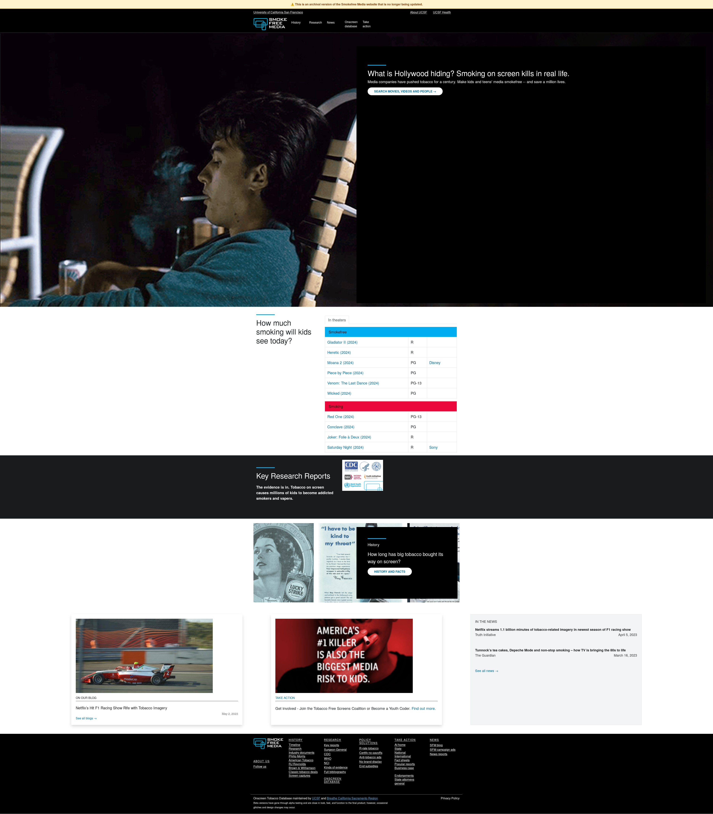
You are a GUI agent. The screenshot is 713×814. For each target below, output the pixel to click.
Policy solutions (368, 741)
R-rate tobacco (369, 748)
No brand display (370, 761)
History (295, 740)
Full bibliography (335, 772)
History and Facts (389, 571)
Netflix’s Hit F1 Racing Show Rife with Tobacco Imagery (121, 707)
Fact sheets (402, 760)
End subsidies (368, 766)
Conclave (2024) (340, 426)
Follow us (259, 766)
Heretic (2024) (339, 352)
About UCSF (418, 12)
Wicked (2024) (339, 393)
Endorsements (404, 775)
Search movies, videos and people (403, 91)
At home (400, 745)
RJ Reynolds (297, 764)
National (400, 752)
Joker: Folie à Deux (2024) (349, 437)
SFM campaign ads (442, 749)
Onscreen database (332, 780)
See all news (484, 670)
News (434, 740)
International (403, 756)
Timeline (294, 745)
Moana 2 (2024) (340, 362)
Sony (433, 447)
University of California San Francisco (278, 12)
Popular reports (405, 764)
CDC (327, 754)
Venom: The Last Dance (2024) (353, 383)
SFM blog (436, 745)
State (398, 748)
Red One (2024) (340, 416)
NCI (326, 763)
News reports (438, 754)
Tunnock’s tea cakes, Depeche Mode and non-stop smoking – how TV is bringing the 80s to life (550, 650)
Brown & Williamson (302, 768)
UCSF (316, 798)
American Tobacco (301, 760)
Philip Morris (297, 756)
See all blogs (84, 718)
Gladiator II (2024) (342, 342)
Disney (434, 362)
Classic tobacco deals (303, 772)
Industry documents (301, 752)
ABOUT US (261, 761)
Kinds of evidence (336, 767)
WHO (327, 758)
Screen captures (299, 775)
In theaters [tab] (337, 319)
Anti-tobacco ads (370, 757)
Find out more (423, 708)
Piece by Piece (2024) (345, 372)
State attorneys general (404, 781)
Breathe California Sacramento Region (352, 798)
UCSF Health (442, 12)
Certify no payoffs (370, 753)
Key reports (331, 745)
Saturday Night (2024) (345, 447)
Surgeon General (335, 749)
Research (295, 748)
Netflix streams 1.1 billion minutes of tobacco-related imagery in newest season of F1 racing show (553, 629)
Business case (404, 768)
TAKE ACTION (405, 740)
